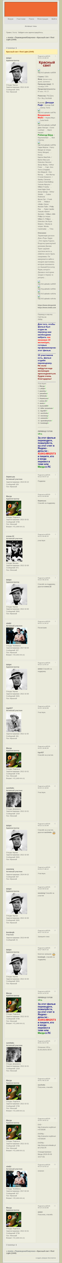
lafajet (8, 58)
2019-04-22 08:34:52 (44, 579)
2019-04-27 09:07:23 (44, 949)
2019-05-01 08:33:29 (44, 1079)
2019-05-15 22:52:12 (44, 1165)
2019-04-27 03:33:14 (44, 931)
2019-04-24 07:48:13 (44, 868)
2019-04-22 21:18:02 (44, 787)
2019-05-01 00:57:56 (44, 1042)
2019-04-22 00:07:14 (44, 475)
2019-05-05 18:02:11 (44, 1119)
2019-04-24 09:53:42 (44, 888)
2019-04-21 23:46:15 (44, 57)
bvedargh (10, 932)
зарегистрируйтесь (35, 32)
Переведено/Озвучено (25, 38)
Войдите (21, 32)
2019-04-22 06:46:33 (44, 535)
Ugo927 (9, 708)
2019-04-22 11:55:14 (44, 663)
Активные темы (31, 26)
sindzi (8, 623)
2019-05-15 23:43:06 (44, 1207)
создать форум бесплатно (46, 1258)
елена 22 (10, 536)
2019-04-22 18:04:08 (44, 707)
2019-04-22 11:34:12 (44, 622)
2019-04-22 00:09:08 (44, 495)
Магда (9, 496)
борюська (10, 477)
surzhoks (10, 788)
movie (10, 38)
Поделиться (42, 56)
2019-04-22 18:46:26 (44, 747)
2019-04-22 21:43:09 (44, 824)
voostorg (10, 869)
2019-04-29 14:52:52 (44, 992)
